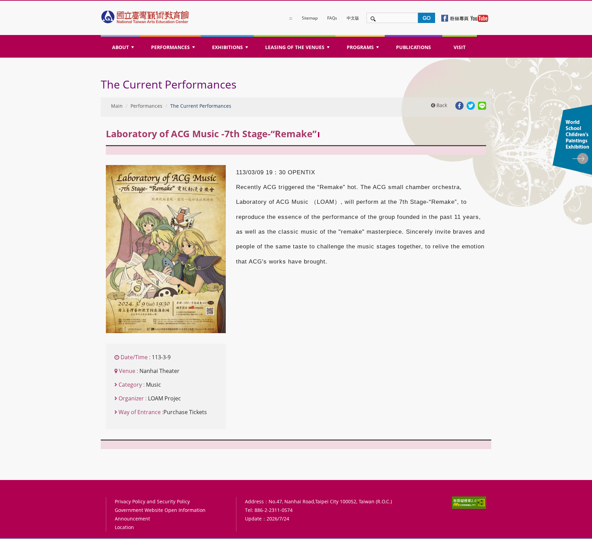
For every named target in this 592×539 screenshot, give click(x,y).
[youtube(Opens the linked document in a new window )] (479, 17)
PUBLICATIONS (413, 47)
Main (117, 106)
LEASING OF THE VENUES (298, 49)
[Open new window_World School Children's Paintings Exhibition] (572, 140)
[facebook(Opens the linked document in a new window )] (455, 17)
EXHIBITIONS (230, 49)
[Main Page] (145, 15)
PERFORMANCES (173, 49)
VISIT (460, 47)
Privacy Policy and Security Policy (152, 501)
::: (290, 18)
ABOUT (123, 49)
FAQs (332, 18)
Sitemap (310, 18)
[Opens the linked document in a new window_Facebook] (459, 105)
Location (124, 527)
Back (441, 105)
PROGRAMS (363, 49)
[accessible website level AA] (469, 502)
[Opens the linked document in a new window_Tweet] (471, 105)
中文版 (353, 18)
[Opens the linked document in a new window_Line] (482, 105)
